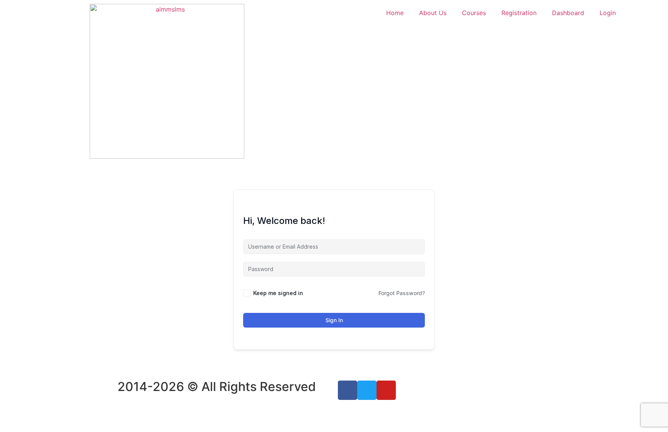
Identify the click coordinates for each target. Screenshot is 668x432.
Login (608, 13)
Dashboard (568, 13)
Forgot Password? (401, 293)
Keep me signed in (278, 293)
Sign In (334, 320)
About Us (432, 13)
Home (395, 13)
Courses (474, 13)
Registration (519, 13)
